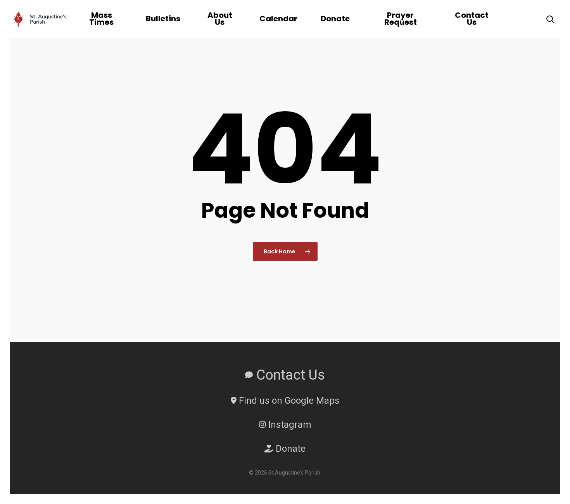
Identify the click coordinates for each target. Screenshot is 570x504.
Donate (289, 448)
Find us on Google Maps (288, 400)
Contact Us (289, 375)
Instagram (288, 424)
